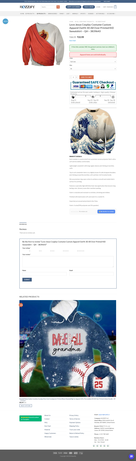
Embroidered (52, 13)
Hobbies (91, 13)
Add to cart (86, 77)
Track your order (74, 429)
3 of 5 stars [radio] (46, 251)
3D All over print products (84, 21)
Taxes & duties (74, 437)
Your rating (26, 248)
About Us (47, 415)
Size (71, 65)
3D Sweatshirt (101, 21)
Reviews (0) (23, 224)
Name (24, 270)
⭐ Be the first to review (106, 211)
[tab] (23, 224)
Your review (26, 254)
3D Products (41, 13)
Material (47, 429)
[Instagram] (97, 446)
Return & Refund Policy (76, 433)
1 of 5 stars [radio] (25, 251)
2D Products (29, 13)
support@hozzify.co (104, 414)
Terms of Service (74, 419)
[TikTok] (108, 446)
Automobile (100, 13)
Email (71, 270)
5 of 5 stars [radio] (73, 251)
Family (62, 13)
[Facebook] (94, 446)
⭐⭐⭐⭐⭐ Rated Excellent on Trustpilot (30, 418)
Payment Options (74, 422)
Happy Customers (50, 433)
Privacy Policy (73, 415)
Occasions (110, 13)
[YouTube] (101, 446)
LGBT (68, 13)
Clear (115, 57)
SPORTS (82, 13)
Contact (47, 419)
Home (22, 13)
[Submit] (58, 7)
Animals (75, 13)
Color (71, 58)
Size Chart (72, 40)
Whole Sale (47, 437)
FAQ (45, 422)
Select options (26, 405)
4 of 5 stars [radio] (59, 251)
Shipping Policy (74, 426)
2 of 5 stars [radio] (35, 251)
